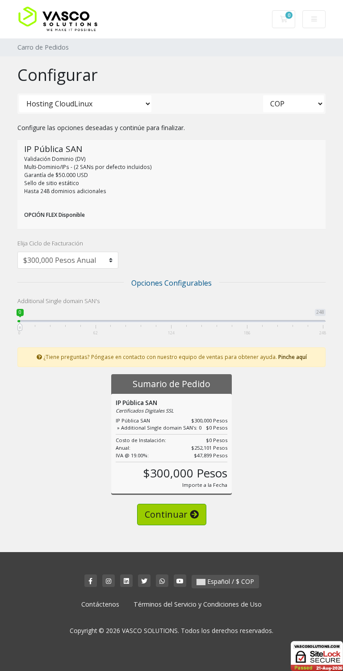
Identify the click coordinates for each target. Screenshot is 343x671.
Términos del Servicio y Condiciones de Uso (198, 604)
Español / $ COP (229, 581)
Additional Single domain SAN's (58, 301)
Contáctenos (100, 604)
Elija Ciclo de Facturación (50, 243)
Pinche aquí (292, 356)
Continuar (167, 514)
